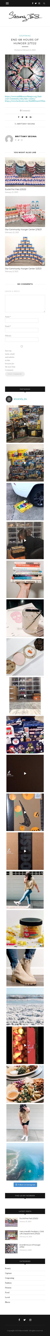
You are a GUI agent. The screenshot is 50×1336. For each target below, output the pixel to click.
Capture (8, 1273)
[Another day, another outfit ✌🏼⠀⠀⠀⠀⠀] (25, 1123)
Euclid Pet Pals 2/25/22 (15, 189)
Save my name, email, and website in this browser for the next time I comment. (10, 360)
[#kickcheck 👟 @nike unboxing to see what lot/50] (25, 773)
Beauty (8, 1268)
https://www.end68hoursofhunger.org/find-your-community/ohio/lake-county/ (23, 97)
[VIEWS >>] (25, 1162)
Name (8, 317)
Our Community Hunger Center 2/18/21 (23, 229)
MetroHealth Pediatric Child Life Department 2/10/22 (32, 1232)
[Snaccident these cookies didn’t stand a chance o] (25, 657)
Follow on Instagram (26, 1185)
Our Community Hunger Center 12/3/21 (23, 268)
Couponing (25, 36)
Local (7, 1297)
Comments (25, 111)
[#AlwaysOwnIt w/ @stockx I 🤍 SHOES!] (25, 540)
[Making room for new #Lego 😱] (25, 501)
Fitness (8, 1288)
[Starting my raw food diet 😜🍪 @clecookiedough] (25, 929)
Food (7, 1292)
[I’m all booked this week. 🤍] (25, 579)
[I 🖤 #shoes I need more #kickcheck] (25, 696)
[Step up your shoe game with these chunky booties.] (25, 967)
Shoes (7, 1302)
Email (8, 326)
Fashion (8, 1283)
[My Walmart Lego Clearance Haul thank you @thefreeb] (25, 424)
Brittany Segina (26, 124)
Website (8, 336)
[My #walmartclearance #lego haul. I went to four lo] (25, 463)
